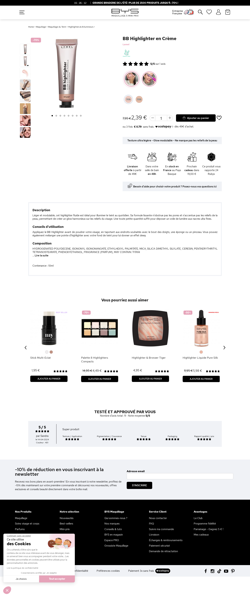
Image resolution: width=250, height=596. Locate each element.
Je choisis (21, 578)
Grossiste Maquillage (116, 545)
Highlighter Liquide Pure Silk (200, 358)
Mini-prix (65, 529)
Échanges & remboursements (165, 540)
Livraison (154, 534)
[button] (7, 590)
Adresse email (136, 471)
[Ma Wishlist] (209, 13)
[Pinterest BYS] (233, 571)
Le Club (198, 518)
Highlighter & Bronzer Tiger (149, 358)
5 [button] (68, 115)
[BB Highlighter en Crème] (25, 49)
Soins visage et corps (27, 523)
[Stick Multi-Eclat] (49, 328)
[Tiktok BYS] (219, 571)
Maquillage (41, 26)
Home (31, 26)
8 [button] (80, 115)
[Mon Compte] (218, 12)
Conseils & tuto (113, 529)
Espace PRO (111, 540)
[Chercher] (198, 13)
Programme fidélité (205, 523)
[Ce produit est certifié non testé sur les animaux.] (126, 53)
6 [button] (72, 115)
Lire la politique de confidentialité (22, 568)
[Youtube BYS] (226, 571)
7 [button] (76, 115)
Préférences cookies (108, 571)
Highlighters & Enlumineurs (81, 26)
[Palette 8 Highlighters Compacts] (99, 328)
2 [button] (56, 115)
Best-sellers (66, 523)
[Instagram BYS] (212, 571)
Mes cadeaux (201, 534)
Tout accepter (57, 578)
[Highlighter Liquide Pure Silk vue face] (201, 328)
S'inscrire (139, 485)
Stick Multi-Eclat (40, 358)
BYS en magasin (113, 534)
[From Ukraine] (135, 53)
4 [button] (64, 115)
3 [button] (60, 115)
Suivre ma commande (161, 529)
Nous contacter (158, 518)
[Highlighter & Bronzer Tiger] (150, 328)
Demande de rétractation (163, 551)
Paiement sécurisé (159, 545)
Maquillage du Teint (57, 26)
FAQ (151, 523)
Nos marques (112, 523)
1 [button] (52, 115)
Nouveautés (66, 518)
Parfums (20, 529)
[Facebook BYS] (206, 571)
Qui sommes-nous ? (115, 518)
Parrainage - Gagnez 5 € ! (208, 529)
